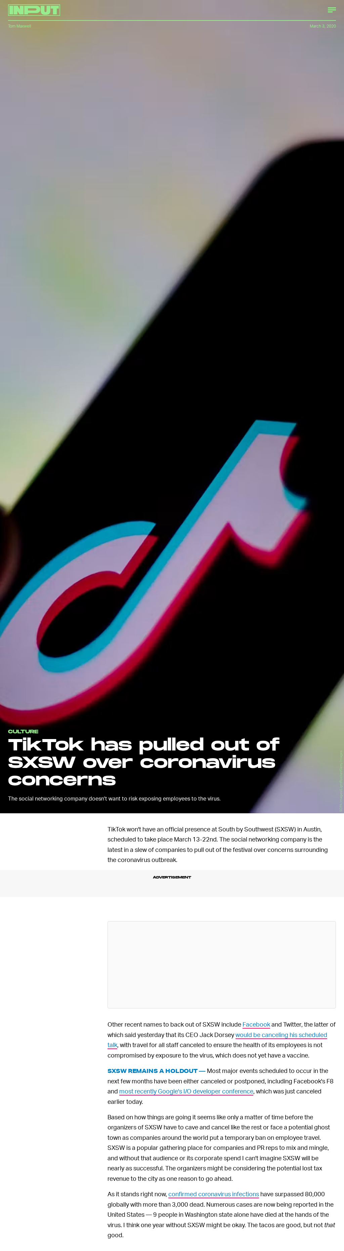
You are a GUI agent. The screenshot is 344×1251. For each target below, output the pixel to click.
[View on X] (222, 965)
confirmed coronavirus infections (213, 1194)
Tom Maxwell (19, 26)
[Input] (34, 10)
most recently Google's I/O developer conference (186, 1091)
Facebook (256, 1024)
